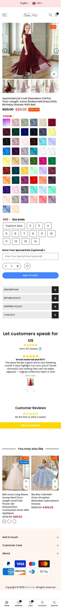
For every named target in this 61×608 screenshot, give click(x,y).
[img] (30, 345)
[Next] (56, 50)
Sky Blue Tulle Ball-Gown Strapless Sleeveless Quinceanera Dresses (45, 499)
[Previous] (4, 50)
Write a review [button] (30, 425)
